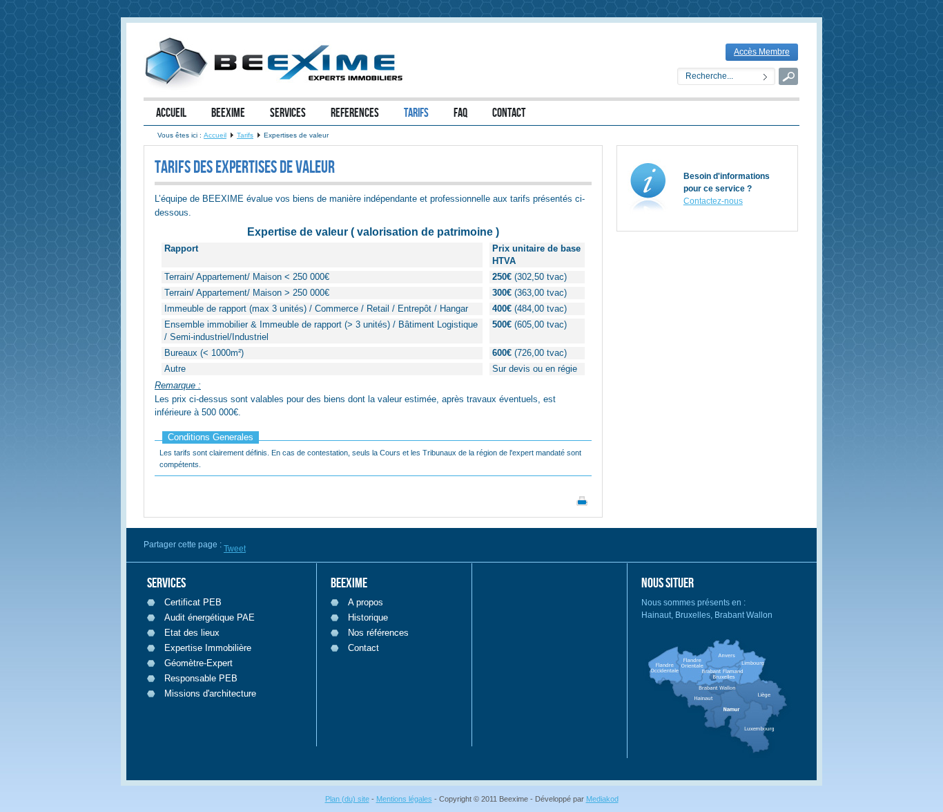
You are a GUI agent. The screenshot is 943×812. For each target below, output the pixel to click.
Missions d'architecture (210, 693)
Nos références (378, 632)
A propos (365, 602)
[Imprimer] (581, 504)
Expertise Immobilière (207, 648)
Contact (363, 648)
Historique (368, 617)
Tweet (235, 549)
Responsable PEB (200, 678)
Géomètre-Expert (198, 663)
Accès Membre (762, 52)
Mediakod (602, 799)
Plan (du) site (347, 799)
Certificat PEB (193, 602)
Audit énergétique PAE (209, 617)
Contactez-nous (713, 201)
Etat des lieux (192, 632)
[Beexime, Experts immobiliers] (278, 63)
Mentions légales (404, 799)
